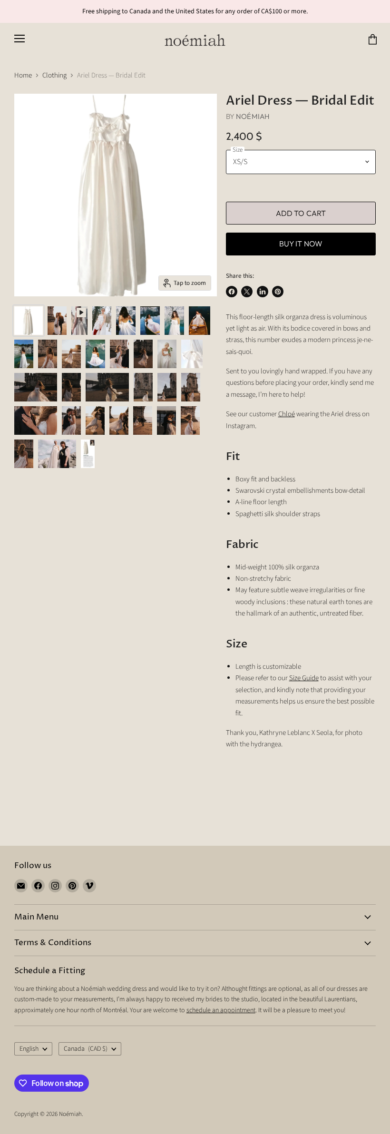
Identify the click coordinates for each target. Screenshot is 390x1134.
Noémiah (253, 116)
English (29, 1049)
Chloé (286, 414)
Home (23, 75)
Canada (85, 1049)
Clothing (54, 75)
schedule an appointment (220, 1010)
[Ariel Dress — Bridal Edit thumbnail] (79, 320)
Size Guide (304, 678)
